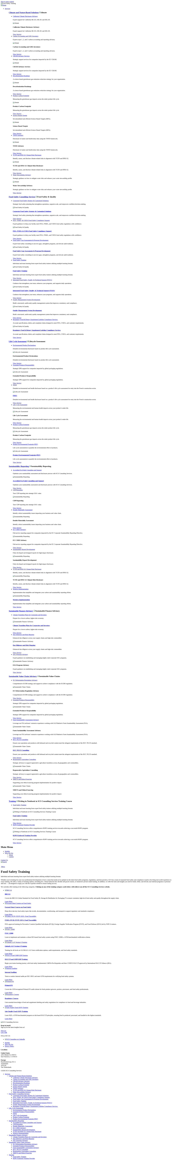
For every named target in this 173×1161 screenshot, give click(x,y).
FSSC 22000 (9, 933)
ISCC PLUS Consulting (20, 739)
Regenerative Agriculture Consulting (24, 759)
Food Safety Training (19, 260)
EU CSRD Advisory (19, 529)
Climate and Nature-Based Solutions (24, 12)
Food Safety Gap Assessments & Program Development (31, 240)
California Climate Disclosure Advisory (25, 16)
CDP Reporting (18, 490)
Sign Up (3, 1031)
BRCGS (7, 894)
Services (7, 8)
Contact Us (4, 860)
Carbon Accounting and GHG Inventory (25, 36)
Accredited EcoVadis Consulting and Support (27, 470)
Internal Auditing (11, 972)
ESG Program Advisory (20, 654)
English (6, 864)
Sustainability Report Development (24, 549)
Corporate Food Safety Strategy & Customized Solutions (31, 201)
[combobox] (8, 864)
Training (12, 801)
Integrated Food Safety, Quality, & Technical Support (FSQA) (32, 280)
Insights (7, 851)
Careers (11, 857)
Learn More (8, 901)
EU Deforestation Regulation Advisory (25, 680)
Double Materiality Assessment (22, 510)
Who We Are (9, 853)
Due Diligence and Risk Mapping (23, 634)
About (11, 855)
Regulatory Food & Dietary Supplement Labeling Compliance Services (35, 319)
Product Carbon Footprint (21, 96)
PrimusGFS (9, 985)
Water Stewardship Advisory (22, 175)
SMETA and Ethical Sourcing (22, 779)
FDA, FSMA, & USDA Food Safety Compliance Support (31, 220)
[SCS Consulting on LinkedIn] (15, 1039)
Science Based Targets (20, 115)
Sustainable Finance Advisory (21, 611)
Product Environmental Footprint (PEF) (25, 444)
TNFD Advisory (18, 135)
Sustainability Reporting (19, 466)
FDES (15, 385)
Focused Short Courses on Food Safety (18, 907)
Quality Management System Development (26, 300)
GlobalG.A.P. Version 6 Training (16, 946)
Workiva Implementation (20, 589)
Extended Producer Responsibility (23, 365)
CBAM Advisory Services (21, 56)
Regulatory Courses (11, 998)
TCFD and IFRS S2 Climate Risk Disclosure (27, 155)
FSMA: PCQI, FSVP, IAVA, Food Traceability (21, 920)
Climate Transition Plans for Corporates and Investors (30, 615)
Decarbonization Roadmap (21, 76)
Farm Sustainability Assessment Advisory (26, 720)
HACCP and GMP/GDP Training (16, 959)
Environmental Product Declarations (24, 345)
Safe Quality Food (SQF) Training (16, 1011)
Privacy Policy (9, 1046)
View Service (17, 34)
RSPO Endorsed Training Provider (24, 825)
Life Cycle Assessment (18, 341)
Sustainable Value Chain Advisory (23, 676)
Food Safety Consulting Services (22, 197)
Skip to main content (7, 1)
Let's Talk (4, 1032)
